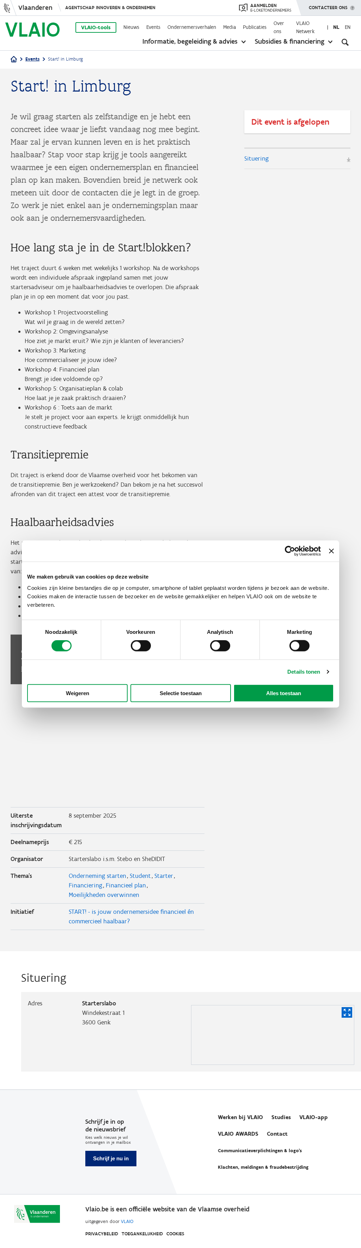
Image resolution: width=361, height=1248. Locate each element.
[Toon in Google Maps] (347, 1012)
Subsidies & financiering (289, 41)
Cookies (175, 1234)
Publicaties (255, 27)
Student (140, 876)
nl (336, 27)
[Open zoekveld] (345, 42)
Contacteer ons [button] (328, 8)
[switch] (141, 645)
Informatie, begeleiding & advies (190, 41)
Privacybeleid (101, 1234)
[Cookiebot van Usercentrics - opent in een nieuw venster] (290, 551)
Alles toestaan (283, 693)
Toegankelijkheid (142, 1234)
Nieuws (131, 27)
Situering (256, 158)
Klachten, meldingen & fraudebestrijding (263, 1167)
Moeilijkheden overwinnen (104, 895)
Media (229, 27)
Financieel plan (126, 885)
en (347, 27)
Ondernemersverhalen (191, 27)
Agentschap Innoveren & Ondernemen (110, 8)
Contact (277, 1133)
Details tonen (303, 672)
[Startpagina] (14, 59)
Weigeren (77, 693)
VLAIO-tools (96, 27)
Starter (163, 876)
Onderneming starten (97, 876)
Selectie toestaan (181, 693)
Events (153, 27)
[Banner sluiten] (331, 551)
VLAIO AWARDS (238, 1133)
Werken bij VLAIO (240, 1117)
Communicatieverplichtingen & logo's (260, 1151)
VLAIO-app (313, 1117)
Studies (281, 1117)
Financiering (85, 885)
